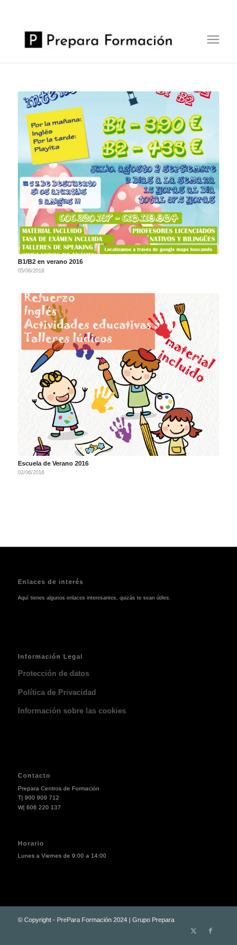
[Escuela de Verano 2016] (118, 374)
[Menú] (213, 39)
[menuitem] (213, 39)
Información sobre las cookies (72, 710)
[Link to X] (193, 930)
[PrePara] (98, 40)
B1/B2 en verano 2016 (50, 261)
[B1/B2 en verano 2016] (118, 172)
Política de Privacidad (57, 692)
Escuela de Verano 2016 (53, 463)
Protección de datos (53, 673)
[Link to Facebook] (210, 930)
